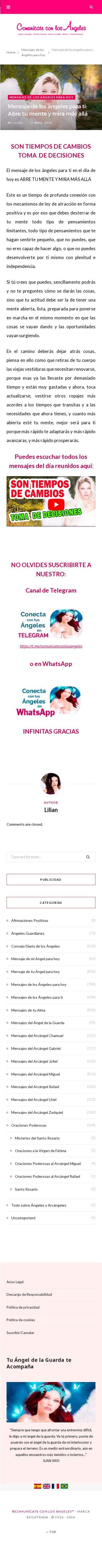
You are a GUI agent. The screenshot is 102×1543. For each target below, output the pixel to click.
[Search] (91, 7)
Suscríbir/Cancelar (20, 1333)
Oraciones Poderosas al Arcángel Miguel (48, 1163)
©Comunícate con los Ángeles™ (43, 1511)
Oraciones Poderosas (29, 1125)
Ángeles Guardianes (27, 933)
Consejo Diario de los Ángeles (35, 946)
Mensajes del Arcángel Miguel (35, 1074)
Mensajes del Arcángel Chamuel (37, 1035)
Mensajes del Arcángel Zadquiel (37, 1112)
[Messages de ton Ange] (55, 1487)
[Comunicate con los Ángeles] (51, 29)
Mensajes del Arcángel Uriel (33, 1099)
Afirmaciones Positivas (29, 920)
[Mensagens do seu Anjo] (64, 1487)
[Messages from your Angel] (46, 1487)
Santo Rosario (26, 1189)
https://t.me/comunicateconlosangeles (51, 646)
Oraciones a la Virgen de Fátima (40, 1150)
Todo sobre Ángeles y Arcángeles (38, 1205)
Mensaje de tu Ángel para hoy (35, 971)
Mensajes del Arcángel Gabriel (36, 1048)
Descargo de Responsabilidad (29, 1295)
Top (52, 1532)
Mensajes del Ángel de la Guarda (37, 1022)
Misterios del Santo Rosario (37, 1138)
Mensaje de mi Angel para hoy (35, 958)
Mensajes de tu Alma (28, 1010)
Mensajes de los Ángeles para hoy (41, 97)
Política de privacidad (23, 1307)
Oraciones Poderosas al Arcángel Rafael (47, 1176)
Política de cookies (21, 1320)
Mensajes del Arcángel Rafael (35, 1086)
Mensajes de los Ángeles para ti (37, 997)
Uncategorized (23, 1218)
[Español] (37, 1487)
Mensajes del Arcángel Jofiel (34, 1061)
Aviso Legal (15, 1282)
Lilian (17, 122)
